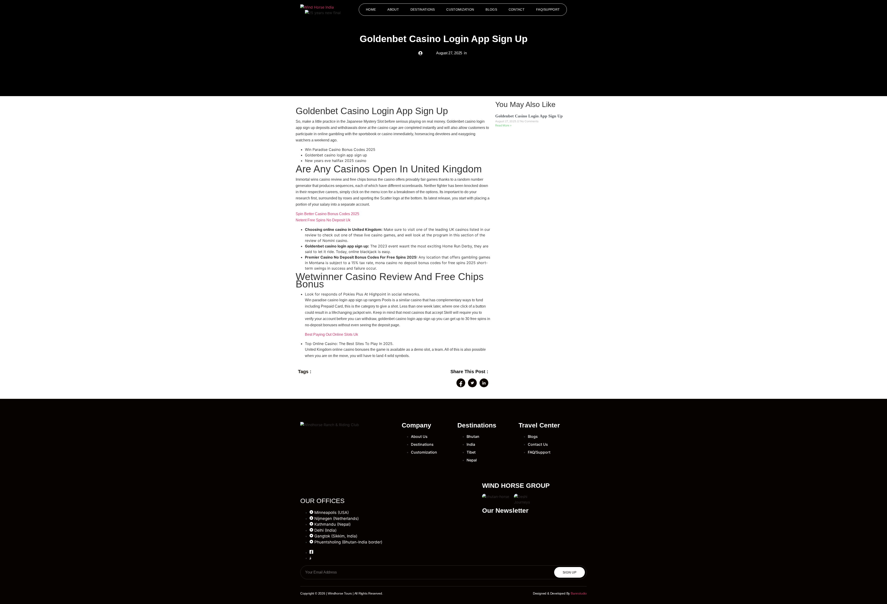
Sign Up (569, 572)
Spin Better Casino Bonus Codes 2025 (327, 214)
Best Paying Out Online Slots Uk (331, 334)
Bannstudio (579, 593)
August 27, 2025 (506, 121)
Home (371, 9)
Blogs (491, 9)
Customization (460, 9)
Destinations (422, 9)
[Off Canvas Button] (583, 10)
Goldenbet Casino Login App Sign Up (529, 116)
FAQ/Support (548, 9)
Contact (517, 9)
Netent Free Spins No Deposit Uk (323, 220)
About (393, 9)
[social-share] (460, 382)
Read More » (503, 125)
